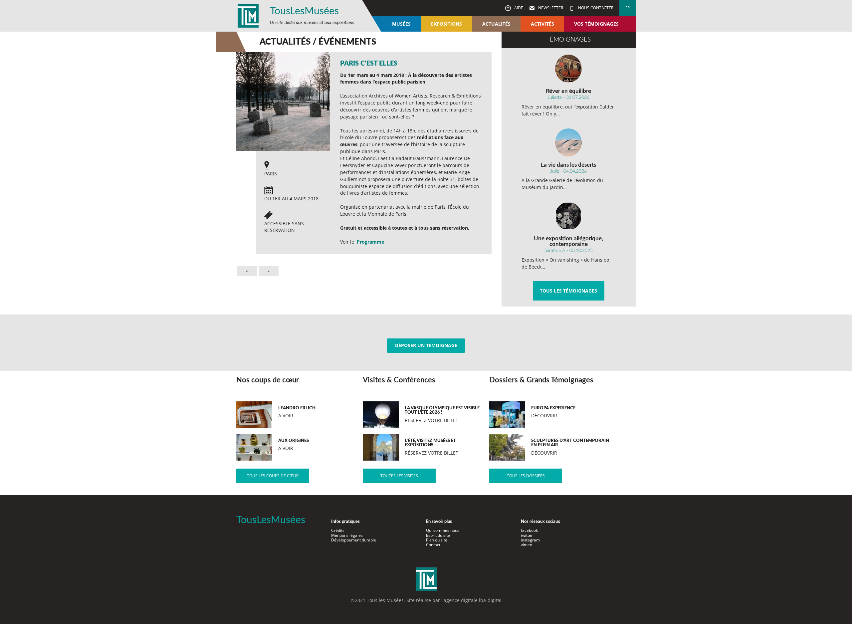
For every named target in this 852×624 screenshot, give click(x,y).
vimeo (526, 544)
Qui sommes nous (442, 530)
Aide (518, 8)
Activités (542, 24)
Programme (370, 242)
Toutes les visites (399, 476)
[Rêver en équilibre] (569, 69)
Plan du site (436, 540)
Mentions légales (347, 535)
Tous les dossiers (526, 476)
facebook (529, 530)
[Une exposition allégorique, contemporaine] (569, 216)
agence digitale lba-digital (473, 600)
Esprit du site (438, 535)
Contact (433, 544)
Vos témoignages (596, 24)
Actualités (496, 24)
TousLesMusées (304, 11)
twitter (527, 535)
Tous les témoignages (568, 291)
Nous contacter (595, 8)
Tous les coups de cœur (273, 476)
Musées (401, 24)
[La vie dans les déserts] (569, 142)
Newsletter (550, 8)
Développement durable (353, 540)
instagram (530, 540)
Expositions (446, 24)
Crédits (337, 530)
